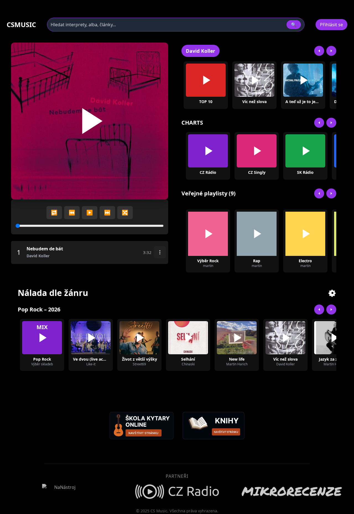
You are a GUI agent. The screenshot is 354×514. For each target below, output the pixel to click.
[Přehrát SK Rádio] (305, 151)
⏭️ (107, 212)
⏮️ (72, 212)
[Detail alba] (263, 80)
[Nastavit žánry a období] (332, 293)
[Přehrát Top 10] (205, 80)
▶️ (89, 212)
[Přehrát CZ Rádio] (208, 151)
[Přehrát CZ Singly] (256, 151)
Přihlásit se (331, 25)
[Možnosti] (160, 252)
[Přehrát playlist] (208, 233)
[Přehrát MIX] (42, 337)
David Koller (200, 51)
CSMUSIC (21, 24)
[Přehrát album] (245, 80)
